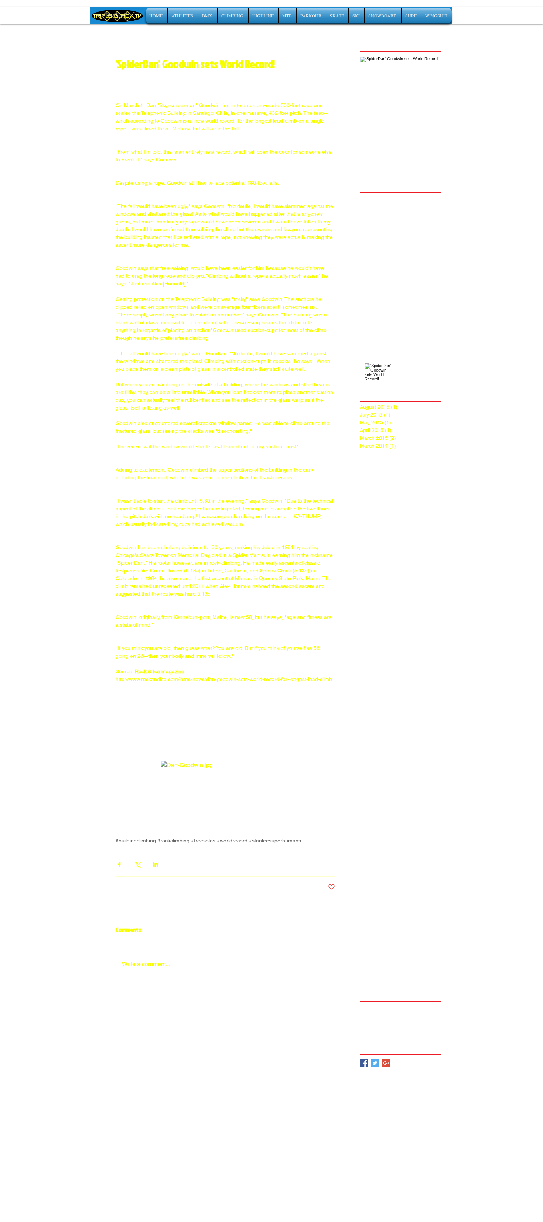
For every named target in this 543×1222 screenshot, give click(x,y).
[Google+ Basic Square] (386, 1063)
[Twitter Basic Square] (375, 1063)
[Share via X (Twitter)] (137, 864)
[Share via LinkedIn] (155, 864)
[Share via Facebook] (119, 864)
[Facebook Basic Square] (364, 1063)
